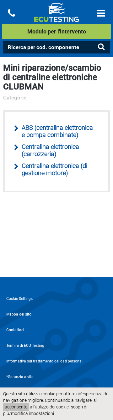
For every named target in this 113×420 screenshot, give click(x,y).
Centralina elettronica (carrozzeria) (50, 150)
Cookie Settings (19, 298)
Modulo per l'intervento (56, 31)
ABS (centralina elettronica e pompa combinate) (57, 131)
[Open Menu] (101, 13)
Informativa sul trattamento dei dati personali (44, 361)
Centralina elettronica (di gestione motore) (54, 169)
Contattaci (15, 330)
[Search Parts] (101, 46)
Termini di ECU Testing (25, 345)
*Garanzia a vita (20, 377)
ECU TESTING (56, 17)
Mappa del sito (18, 314)
